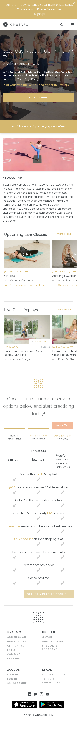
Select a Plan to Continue (49, 594)
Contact (14, 654)
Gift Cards (15, 646)
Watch (47, 637)
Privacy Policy (53, 674)
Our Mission (16, 637)
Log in (12, 679)
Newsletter (17, 641)
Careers (13, 658)
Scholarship (17, 683)
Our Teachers (53, 641)
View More (64, 234)
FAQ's (11, 650)
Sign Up (13, 674)
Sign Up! (39, 14)
